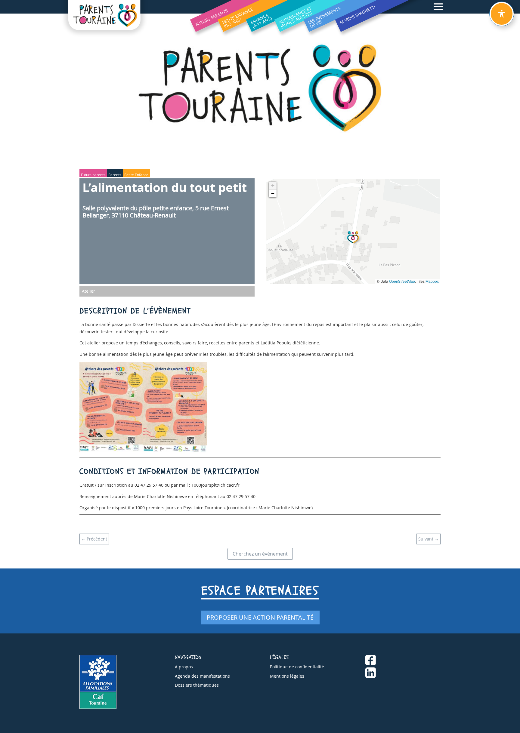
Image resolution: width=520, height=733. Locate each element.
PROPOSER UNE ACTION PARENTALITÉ (260, 617)
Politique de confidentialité (297, 667)
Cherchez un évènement (260, 553)
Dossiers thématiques (197, 685)
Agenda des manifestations (202, 676)
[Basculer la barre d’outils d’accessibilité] (502, 14)
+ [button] (272, 185)
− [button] (272, 193)
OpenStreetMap (402, 281)
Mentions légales (287, 676)
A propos (184, 667)
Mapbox (432, 281)
